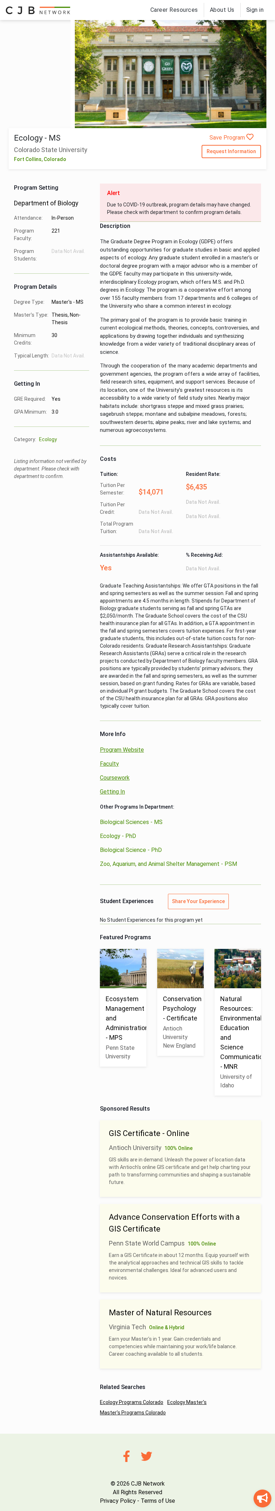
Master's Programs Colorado (133, 1412)
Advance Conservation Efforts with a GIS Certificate (174, 1223)
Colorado (55, 159)
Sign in (255, 9)
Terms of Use (158, 1500)
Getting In (112, 791)
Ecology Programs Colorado (131, 1402)
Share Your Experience (198, 901)
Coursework (115, 777)
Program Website (122, 749)
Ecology (48, 439)
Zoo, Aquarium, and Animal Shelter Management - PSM (168, 864)
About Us (222, 9)
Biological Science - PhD (131, 850)
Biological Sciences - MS (131, 822)
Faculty (109, 763)
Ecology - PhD (118, 836)
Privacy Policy (118, 1500)
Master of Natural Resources (160, 1312)
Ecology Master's (187, 1402)
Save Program (227, 137)
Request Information (231, 151)
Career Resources (174, 9)
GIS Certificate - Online (149, 1133)
